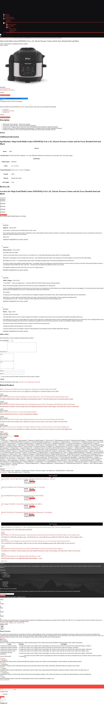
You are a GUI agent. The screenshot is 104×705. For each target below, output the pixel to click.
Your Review (3, 351)
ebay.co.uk (3, 561)
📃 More (5, 23)
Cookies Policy (12, 30)
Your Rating (3, 340)
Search (16, 436)
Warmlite (3, 554)
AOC (2, 547)
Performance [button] (3, 662)
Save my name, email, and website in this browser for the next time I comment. (21, 376)
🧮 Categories (6, 16)
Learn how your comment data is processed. (29, 382)
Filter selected (3, 472)
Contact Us (12, 31)
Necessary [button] (2, 638)
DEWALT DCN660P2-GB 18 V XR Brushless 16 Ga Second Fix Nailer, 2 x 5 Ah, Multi (22, 487)
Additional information (8, 110)
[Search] (0, 36)
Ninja (1, 100)
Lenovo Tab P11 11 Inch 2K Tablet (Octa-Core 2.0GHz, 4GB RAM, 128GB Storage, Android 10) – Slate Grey (28, 479)
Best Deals (5, 582)
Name (2, 370)
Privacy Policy (12, 28)
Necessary (4, 639)
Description (6, 109)
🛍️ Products (6, 14)
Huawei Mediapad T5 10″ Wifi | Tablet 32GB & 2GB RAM (16, 529)
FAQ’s (4, 572)
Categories (5, 586)
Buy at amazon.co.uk (5, 95)
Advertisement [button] (3, 671)
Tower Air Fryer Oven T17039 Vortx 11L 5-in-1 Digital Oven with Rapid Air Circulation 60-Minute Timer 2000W (29, 391)
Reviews (8, 21)
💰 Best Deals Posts (11, 24)
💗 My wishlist (10, 26)
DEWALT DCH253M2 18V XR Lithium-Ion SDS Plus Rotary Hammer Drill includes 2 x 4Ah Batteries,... (27, 512)
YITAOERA (4, 539)
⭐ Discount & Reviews (9, 18)
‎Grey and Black (15, 165)
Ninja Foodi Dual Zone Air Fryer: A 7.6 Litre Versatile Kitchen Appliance (19, 414)
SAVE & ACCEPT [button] (4, 679)
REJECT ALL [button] (12, 623)
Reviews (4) (6, 112)
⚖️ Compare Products (8, 17)
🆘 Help (8, 27)
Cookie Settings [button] (4, 623)
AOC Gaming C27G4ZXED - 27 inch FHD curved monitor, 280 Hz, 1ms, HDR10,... (22, 504)
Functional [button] (2, 658)
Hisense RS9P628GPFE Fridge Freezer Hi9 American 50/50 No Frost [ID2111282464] (22, 495)
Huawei (3, 533)
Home (1, 38)
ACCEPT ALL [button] (20, 623)
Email (2, 373)
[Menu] (0, 34)
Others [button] (1, 675)
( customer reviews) (5, 88)
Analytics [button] (2, 667)
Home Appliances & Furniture (8, 38)
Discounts (8, 20)
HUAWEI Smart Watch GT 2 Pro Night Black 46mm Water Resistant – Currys (21, 558)
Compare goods (44, 566)
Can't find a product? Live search (13, 98)
